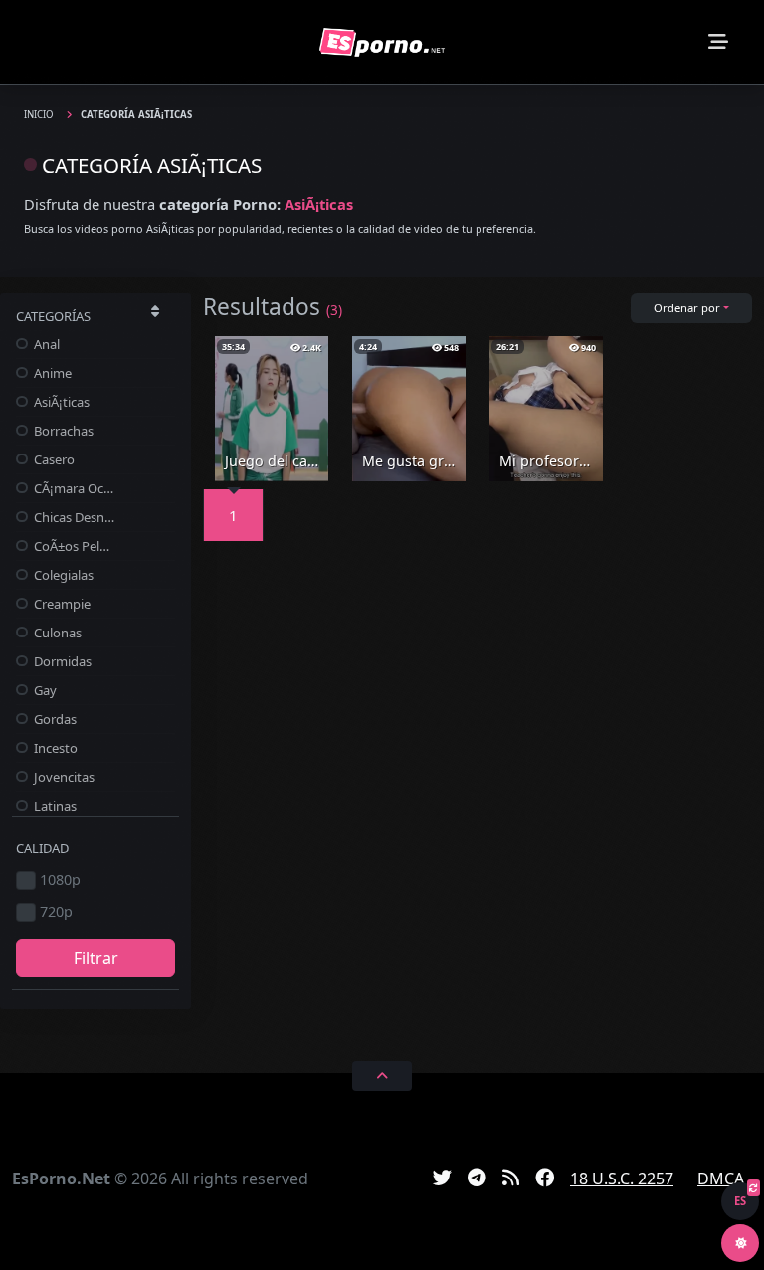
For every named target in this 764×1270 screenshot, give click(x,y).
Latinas (54, 806)
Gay (44, 690)
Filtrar (96, 958)
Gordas (54, 719)
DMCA (720, 1178)
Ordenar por (687, 307)
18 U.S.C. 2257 (621, 1178)
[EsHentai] (382, 42)
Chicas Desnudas (72, 517)
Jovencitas (63, 777)
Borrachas (62, 431)
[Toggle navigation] (718, 42)
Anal (45, 344)
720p (56, 911)
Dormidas (61, 661)
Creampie (61, 604)
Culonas (56, 632)
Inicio (40, 114)
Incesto (54, 748)
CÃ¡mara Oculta (72, 488)
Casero (53, 459)
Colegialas (62, 575)
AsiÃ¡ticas (60, 402)
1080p (60, 879)
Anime (51, 373)
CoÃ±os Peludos (72, 546)
